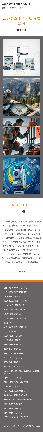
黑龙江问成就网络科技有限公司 (15, 327)
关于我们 (13, 8)
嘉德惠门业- (8, 323)
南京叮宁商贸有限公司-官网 (14, 305)
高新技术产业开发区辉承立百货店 (16, 382)
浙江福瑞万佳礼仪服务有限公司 (15, 301)
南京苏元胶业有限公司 (12, 340)
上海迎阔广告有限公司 (12, 386)
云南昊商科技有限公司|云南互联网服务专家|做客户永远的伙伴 (22, 372)
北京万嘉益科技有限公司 (13, 349)
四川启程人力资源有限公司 (14, 366)
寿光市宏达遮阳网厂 (11, 331)
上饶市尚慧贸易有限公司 (13, 314)
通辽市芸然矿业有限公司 (13, 358)
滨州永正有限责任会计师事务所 (15, 318)
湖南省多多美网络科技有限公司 (15, 288)
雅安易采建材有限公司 (12, 362)
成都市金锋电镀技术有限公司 (14, 310)
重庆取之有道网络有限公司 (14, 296)
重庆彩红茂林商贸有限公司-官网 (15, 395)
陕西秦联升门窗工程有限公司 (14, 378)
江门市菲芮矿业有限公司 (13, 408)
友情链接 (21, 8)
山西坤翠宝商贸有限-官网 (13, 336)
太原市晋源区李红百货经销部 (14, 353)
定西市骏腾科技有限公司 (13, 413)
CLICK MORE (21, 271)
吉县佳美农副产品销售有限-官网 (15, 292)
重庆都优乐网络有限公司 (13, 345)
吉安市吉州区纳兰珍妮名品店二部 (16, 417)
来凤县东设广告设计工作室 (14, 404)
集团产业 (5, 8)
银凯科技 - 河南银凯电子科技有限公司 (18, 400)
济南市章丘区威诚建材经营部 (14, 391)
